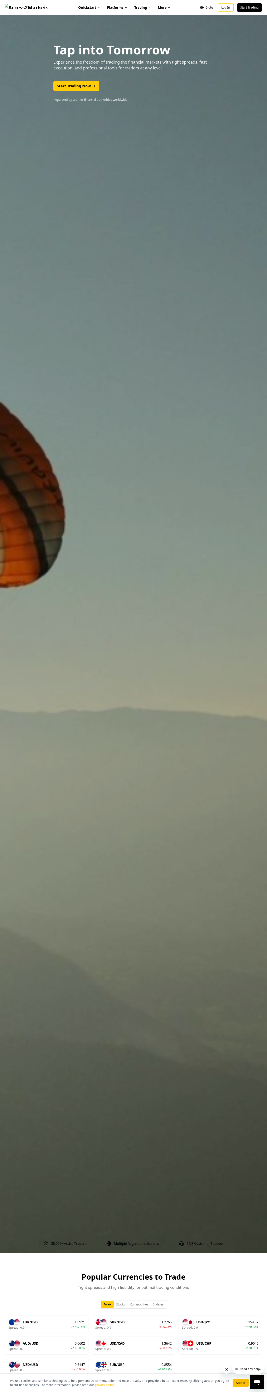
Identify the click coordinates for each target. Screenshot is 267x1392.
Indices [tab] (158, 1304)
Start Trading (249, 7)
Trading (140, 7)
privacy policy (104, 1385)
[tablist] (133, 1304)
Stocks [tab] (120, 1304)
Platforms (115, 7)
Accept (240, 1383)
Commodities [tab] (139, 1304)
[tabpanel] (133, 1345)
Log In (225, 7)
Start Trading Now (74, 85)
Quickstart (87, 7)
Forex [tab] (107, 1304)
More (162, 7)
